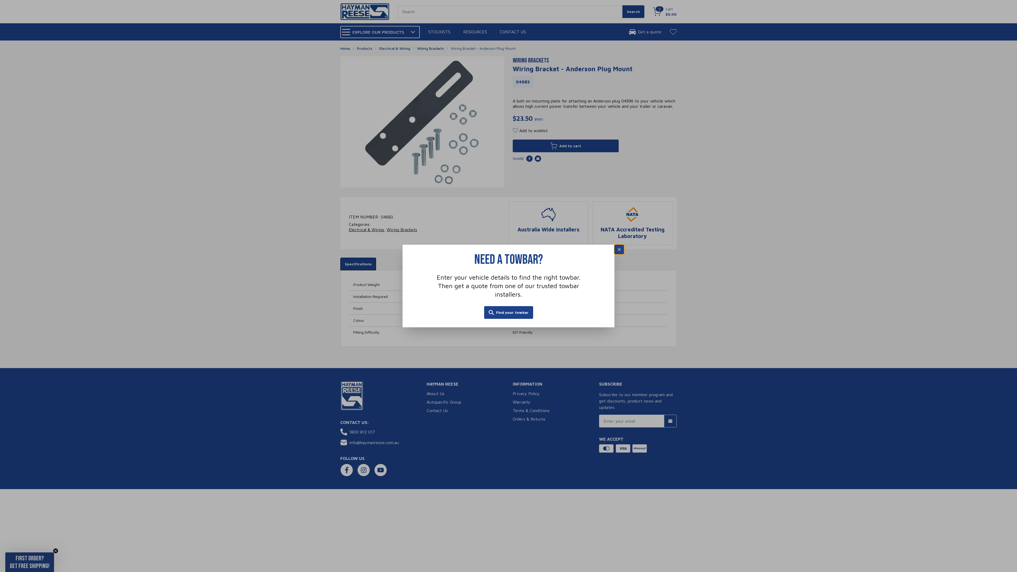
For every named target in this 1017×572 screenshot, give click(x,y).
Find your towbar (512, 312)
